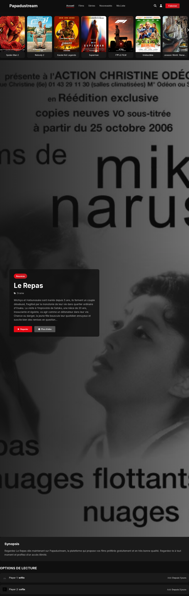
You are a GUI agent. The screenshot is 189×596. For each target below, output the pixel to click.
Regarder (24, 329)
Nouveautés (105, 5)
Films (81, 5)
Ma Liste (120, 5)
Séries (91, 5)
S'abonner (172, 6)
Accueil (70, 5)
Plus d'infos (46, 329)
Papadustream (23, 5)
